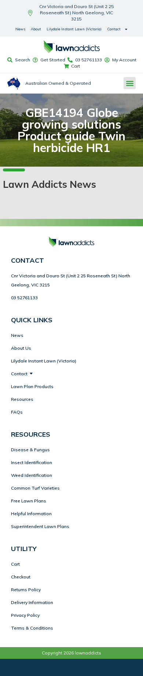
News (20, 29)
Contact (114, 29)
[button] (130, 83)
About (36, 29)
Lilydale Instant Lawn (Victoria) (74, 29)
